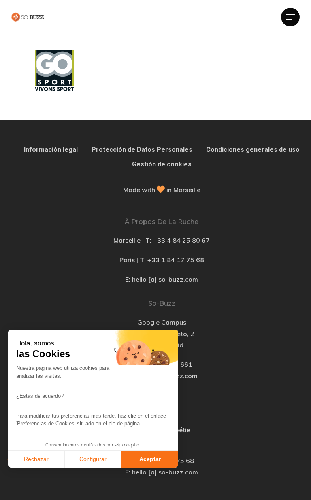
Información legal (51, 149)
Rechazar (36, 459)
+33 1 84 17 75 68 (175, 260)
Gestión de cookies (162, 164)
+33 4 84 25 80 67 (181, 240)
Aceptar (150, 459)
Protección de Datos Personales (142, 149)
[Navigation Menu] (290, 17)
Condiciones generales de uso (253, 149)
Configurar (93, 459)
